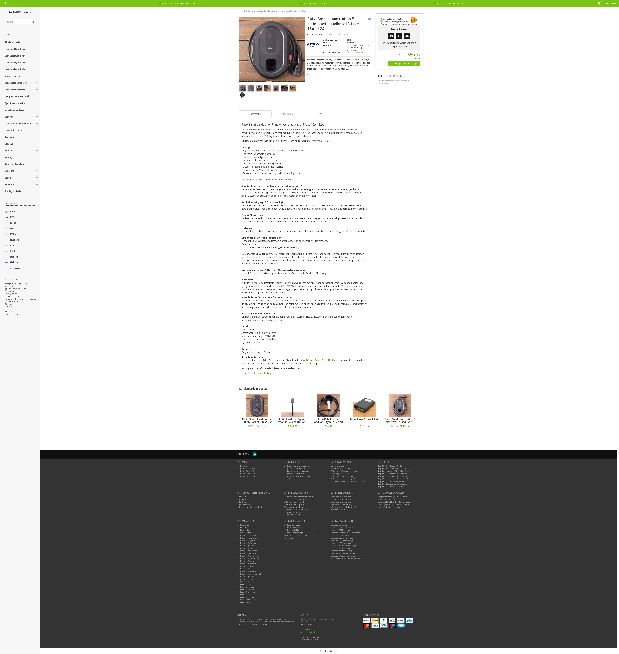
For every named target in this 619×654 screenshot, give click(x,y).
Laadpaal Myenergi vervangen (344, 545)
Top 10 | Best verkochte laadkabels (393, 479)
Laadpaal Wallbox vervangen (343, 553)
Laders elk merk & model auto (250, 507)
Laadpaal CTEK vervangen (342, 530)
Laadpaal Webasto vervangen (343, 556)
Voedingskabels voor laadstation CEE (393, 504)
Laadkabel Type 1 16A (246, 476)
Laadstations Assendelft (247, 550)
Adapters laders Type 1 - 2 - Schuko (393, 496)
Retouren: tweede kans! (16, 164)
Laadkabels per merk (15, 89)
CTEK (12, 217)
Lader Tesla (242, 496)
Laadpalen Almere (244, 581)
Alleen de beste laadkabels (450, 3)
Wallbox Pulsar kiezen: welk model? (346, 558)
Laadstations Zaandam (246, 553)
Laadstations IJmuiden (246, 545)
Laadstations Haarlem (246, 579)
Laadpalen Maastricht (246, 597)
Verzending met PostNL (314, 3)
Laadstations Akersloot (246, 563)
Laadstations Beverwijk (246, 535)
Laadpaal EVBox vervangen (342, 538)
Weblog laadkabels (14, 191)
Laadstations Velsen (245, 548)
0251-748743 (10, 311)
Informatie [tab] (255, 113)
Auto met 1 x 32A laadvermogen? (345, 471)
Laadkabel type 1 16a (15, 49)
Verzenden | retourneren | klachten (21, 299)
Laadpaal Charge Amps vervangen (345, 532)
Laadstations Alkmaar (246, 569)
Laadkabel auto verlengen (389, 507)
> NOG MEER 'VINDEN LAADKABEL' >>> (347, 481)
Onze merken (11, 204)
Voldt (12, 251)
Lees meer (311, 75)
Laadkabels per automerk (17, 83)
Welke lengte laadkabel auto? (343, 507)
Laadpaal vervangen (339, 525)
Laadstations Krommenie (247, 556)
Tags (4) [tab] (321, 113)
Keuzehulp (10, 184)
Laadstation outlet (14, 130)
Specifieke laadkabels (15, 103)
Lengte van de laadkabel (17, 96)
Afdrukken (383, 83)
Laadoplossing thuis (245, 532)
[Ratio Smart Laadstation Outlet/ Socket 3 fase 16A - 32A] (256, 405)
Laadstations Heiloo (245, 566)
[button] (37, 83)
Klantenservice (11, 301)
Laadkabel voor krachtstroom (296, 509)
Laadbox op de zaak (292, 527)
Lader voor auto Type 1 (294, 502)
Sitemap (8, 304)
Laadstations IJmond (245, 576)
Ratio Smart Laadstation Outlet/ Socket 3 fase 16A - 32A (256, 422)
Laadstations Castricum (246, 543)
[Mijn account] (6, 3)
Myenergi (15, 240)
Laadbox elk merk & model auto (298, 476)
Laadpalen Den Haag (245, 587)
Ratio (12, 245)
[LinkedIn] (255, 454)
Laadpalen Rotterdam (246, 600)
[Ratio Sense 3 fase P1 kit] (364, 405)
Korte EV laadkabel (339, 509)
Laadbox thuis (243, 530)
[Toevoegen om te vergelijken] (369, 18)
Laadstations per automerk (18, 123)
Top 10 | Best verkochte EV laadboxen (394, 476)
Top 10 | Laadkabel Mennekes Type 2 (394, 471)
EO (11, 228)
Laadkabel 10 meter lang (341, 504)
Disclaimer (9, 291)
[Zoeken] (32, 20)
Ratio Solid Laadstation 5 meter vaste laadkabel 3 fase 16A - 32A (400, 422)
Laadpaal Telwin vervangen (342, 550)
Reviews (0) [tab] (288, 113)
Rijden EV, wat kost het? (341, 468)
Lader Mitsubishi (244, 504)
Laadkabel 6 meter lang (341, 499)
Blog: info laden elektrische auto (345, 476)
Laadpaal (9, 144)
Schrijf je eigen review (338, 34)
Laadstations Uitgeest (246, 540)
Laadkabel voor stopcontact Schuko (299, 496)
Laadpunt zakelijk (291, 530)
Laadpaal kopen (243, 525)
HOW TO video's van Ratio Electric (317, 360)
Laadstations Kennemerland (249, 574)
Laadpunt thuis (243, 527)
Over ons (9, 286)
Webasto (14, 262)
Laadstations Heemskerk (247, 538)
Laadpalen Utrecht (245, 602)
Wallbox (14, 256)
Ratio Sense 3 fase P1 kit (364, 419)
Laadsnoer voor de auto (294, 515)
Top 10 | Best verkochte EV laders (392, 468)
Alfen (12, 211)
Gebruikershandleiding (259, 373)
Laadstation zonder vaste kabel (297, 471)
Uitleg (8, 177)
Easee (13, 223)
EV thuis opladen (338, 466)
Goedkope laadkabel (15, 110)
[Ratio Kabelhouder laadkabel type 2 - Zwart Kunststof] (328, 405)
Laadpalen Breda (244, 584)
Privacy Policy (11, 293)
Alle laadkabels (12, 42)
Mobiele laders (12, 76)
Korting (8, 157)
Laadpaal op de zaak (292, 525)
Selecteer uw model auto (295, 507)
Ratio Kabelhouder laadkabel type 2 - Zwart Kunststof (328, 422)
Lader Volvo (242, 499)
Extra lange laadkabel (340, 473)
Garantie (8, 306)
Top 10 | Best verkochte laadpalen (393, 484)
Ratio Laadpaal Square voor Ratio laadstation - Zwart (292, 422)
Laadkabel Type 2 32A (246, 468)
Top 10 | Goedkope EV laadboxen (392, 473)
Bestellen (257, 432)
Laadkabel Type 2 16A (246, 471)
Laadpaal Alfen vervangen (342, 527)
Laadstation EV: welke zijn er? (296, 466)
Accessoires (11, 137)
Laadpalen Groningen (246, 592)
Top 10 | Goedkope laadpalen (391, 486)
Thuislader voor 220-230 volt (296, 499)
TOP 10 (8, 150)
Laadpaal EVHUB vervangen (342, 540)
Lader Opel (241, 502)
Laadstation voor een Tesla (295, 468)
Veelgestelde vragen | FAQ (16, 283)
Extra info (9, 171)
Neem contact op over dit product (394, 81)
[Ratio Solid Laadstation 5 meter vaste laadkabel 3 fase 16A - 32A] (400, 405)
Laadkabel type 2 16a (15, 62)
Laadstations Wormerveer (248, 558)
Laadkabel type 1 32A (15, 56)
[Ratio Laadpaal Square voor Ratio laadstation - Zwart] (292, 405)
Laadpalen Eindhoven (246, 589)
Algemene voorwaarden (15, 288)
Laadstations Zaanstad (246, 561)
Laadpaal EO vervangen (341, 535)
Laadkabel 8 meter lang (341, 502)
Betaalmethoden (12, 296)
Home (239, 11)
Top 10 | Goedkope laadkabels (391, 481)
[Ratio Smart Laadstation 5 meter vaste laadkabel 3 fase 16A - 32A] (272, 50)
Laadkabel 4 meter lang (341, 496)
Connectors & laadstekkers (389, 499)
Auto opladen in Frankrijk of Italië (345, 479)
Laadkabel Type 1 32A (246, 473)
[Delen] (386, 76)
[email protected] (307, 632)
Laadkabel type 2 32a (15, 69)
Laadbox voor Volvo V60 (294, 473)
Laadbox (9, 116)
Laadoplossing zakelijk (293, 532)
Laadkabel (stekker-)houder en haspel (394, 502)
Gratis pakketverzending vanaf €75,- (179, 3)
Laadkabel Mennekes (293, 512)
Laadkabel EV (242, 466)
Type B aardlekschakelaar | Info (297, 479)
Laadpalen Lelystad (245, 594)
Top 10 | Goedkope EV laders (390, 466)
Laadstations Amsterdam (247, 571)
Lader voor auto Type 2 (294, 504)
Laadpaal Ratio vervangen (342, 548)
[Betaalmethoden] (366, 620)
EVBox (13, 234)
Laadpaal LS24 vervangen (342, 543)
